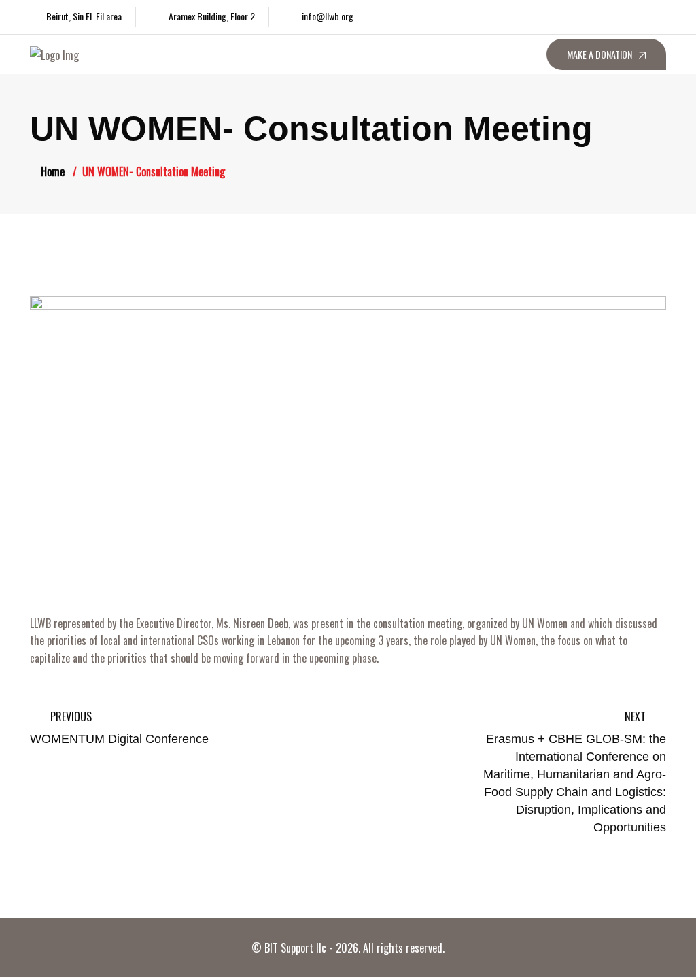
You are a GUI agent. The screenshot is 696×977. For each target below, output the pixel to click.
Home (53, 171)
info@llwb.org (327, 16)
